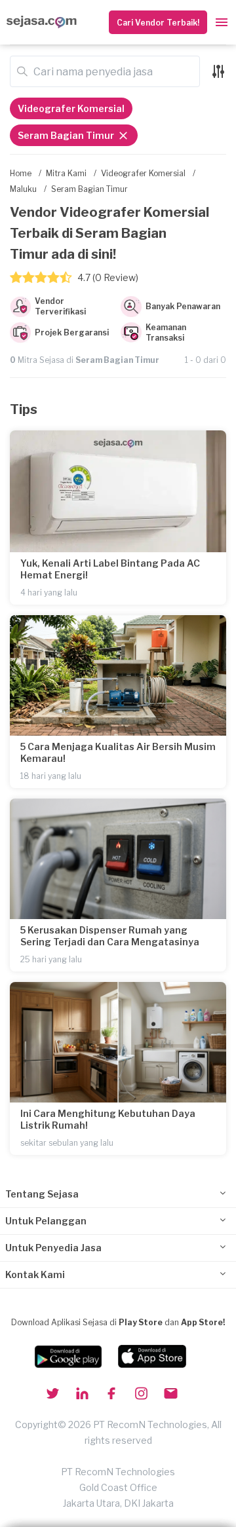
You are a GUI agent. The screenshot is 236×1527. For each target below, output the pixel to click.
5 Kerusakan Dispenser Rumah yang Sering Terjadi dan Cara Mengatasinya (109, 935)
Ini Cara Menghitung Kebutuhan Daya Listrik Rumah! (107, 1119)
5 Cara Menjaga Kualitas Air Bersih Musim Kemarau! (118, 752)
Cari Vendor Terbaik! (158, 23)
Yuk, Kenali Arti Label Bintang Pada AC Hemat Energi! (110, 568)
